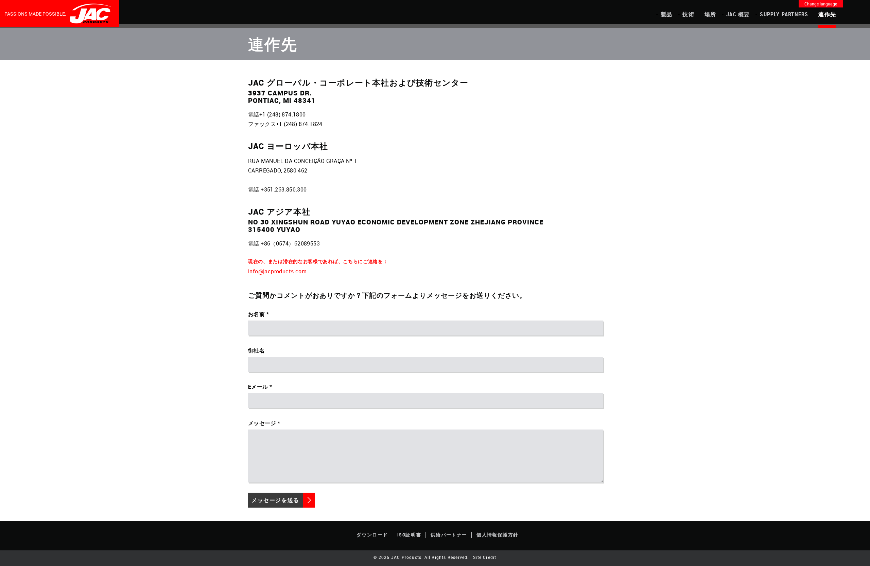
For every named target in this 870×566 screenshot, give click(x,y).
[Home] (91, 13)
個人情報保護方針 (497, 534)
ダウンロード (372, 534)
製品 (666, 14)
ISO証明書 (409, 534)
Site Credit (484, 557)
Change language (820, 3)
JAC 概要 (738, 14)
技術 (688, 14)
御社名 (256, 350)
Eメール (258, 386)
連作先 (827, 14)
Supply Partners (784, 14)
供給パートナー (449, 534)
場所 (710, 14)
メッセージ (262, 423)
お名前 (256, 314)
